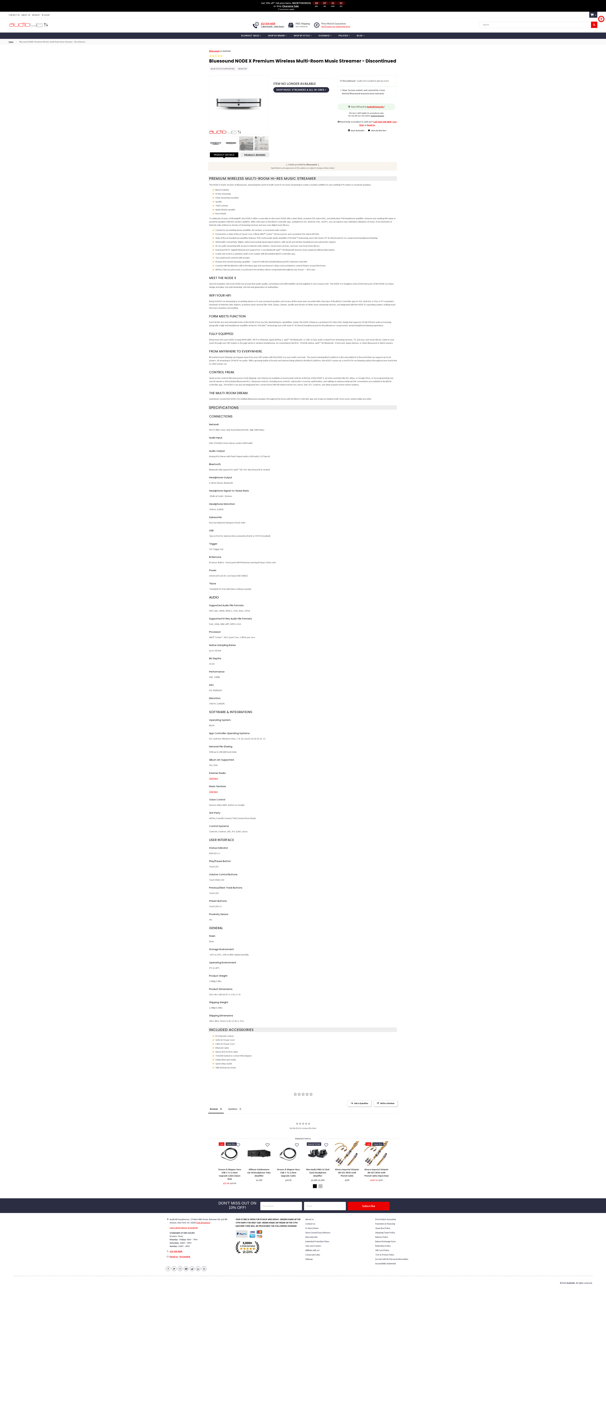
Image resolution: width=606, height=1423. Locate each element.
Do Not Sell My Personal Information (391, 1259)
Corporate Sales (312, 1254)
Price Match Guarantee (385, 1219)
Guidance (324, 35)
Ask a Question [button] (361, 1103)
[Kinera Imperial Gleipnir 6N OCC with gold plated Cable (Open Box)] (376, 1153)
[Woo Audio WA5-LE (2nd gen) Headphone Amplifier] (318, 1153)
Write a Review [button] (387, 1103)
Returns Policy (381, 1237)
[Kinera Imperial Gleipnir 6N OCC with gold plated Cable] (347, 1153)
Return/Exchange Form (385, 1241)
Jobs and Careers (313, 1246)
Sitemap (309, 1259)
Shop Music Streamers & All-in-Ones (300, 89)
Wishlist (36, 15)
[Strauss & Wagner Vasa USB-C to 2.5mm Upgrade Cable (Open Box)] (229, 1153)
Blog (360, 35)
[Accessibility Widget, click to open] (601, 19)
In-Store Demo (312, 1228)
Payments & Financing (385, 1223)
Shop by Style (302, 35)
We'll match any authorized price (335, 26)
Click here (213, 778)
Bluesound (214, 51)
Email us (371, 125)
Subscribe (368, 1206)
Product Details (224, 154)
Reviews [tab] (214, 1109)
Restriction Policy (383, 1246)
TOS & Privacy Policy (384, 1254)
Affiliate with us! (312, 1250)
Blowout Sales (250, 35)
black (315, 1186)
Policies (343, 35)
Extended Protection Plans (317, 1241)
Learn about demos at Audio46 (184, 1227)
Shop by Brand (276, 35)
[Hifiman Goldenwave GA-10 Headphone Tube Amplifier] (259, 1153)
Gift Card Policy (382, 1250)
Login (46, 15)
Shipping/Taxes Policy (385, 1232)
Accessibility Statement (385, 1263)
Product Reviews (254, 154)
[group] (229, 1165)
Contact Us (14, 15)
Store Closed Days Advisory (317, 1232)
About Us (25, 15)
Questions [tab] (232, 1109)
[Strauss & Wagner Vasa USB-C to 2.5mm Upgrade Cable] (288, 1153)
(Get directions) (203, 1222)
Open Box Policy (382, 1228)
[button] (238, 1144)
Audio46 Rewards (375, 106)
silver (320, 1186)
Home (11, 42)
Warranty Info (311, 1237)
